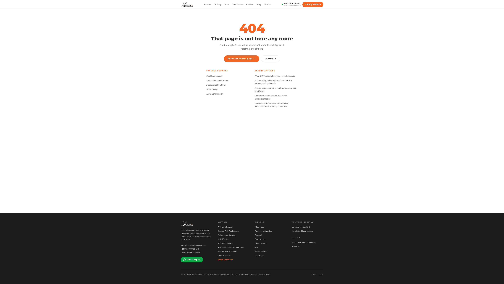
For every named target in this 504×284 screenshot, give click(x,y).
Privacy (313, 274)
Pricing (217, 4)
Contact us (270, 58)
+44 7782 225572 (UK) (190, 249)
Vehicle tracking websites (302, 231)
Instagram (296, 246)
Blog (259, 4)
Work (226, 4)
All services (259, 227)
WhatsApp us (193, 259)
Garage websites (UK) (301, 227)
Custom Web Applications (217, 80)
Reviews (250, 4)
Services (207, 4)
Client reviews (260, 243)
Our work (258, 235)
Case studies (260, 239)
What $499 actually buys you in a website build (275, 76)
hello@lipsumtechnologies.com (193, 245)
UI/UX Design (212, 89)
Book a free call (261, 251)
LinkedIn (301, 242)
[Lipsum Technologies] (187, 4)
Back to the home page (240, 58)
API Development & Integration (231, 247)
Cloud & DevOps (224, 255)
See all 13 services (225, 259)
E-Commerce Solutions (216, 85)
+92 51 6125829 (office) (190, 252)
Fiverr (294, 242)
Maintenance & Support (227, 251)
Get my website (313, 4)
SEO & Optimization (214, 94)
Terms (321, 274)
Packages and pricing (263, 231)
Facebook (311, 242)
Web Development (214, 76)
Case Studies (237, 4)
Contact (267, 4)
